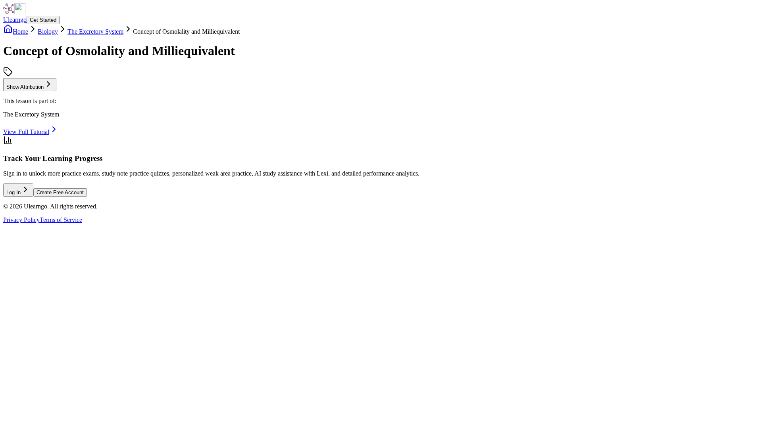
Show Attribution (25, 87)
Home (20, 31)
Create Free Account (60, 192)
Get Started (43, 20)
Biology (48, 31)
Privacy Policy (21, 219)
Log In (13, 192)
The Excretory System (95, 31)
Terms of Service (61, 219)
